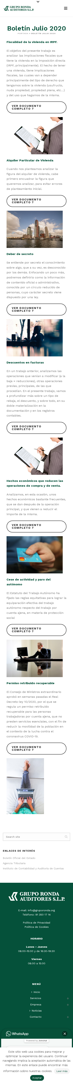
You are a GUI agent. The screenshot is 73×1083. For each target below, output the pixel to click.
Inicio (37, 992)
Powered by (36, 1040)
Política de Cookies (37, 926)
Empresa (35, 1004)
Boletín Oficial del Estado (19, 857)
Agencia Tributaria (14, 863)
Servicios (35, 998)
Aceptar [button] (37, 1077)
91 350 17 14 (43, 914)
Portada (23, 33)
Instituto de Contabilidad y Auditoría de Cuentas (33, 868)
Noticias (37, 1010)
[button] (64, 1033)
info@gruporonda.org (41, 910)
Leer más (62, 1071)
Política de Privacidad (36, 922)
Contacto (36, 1016)
